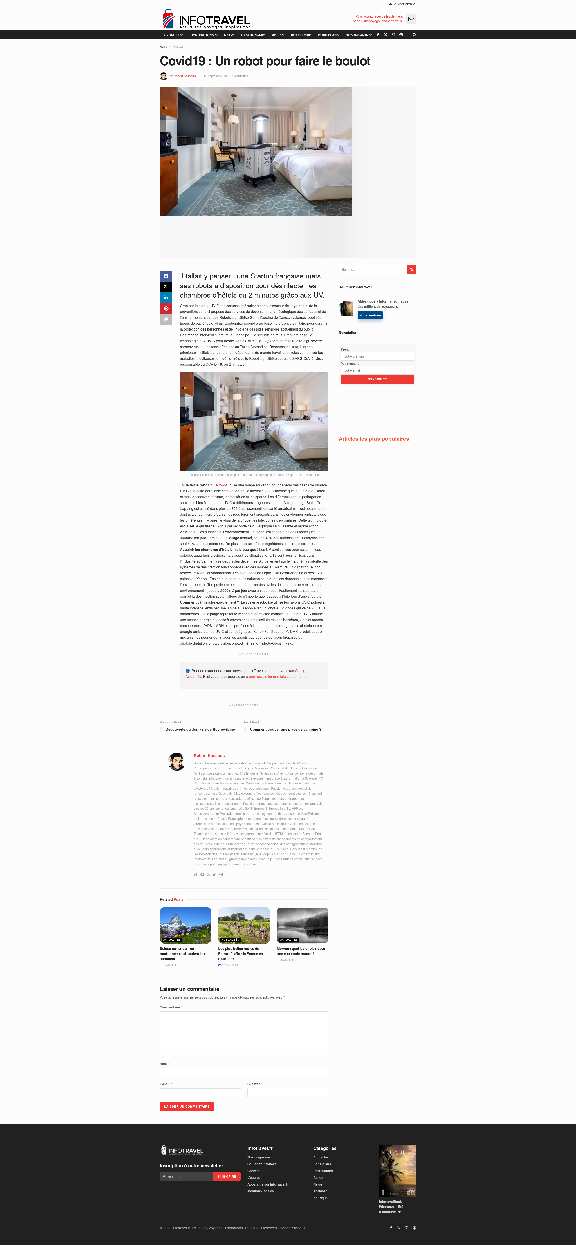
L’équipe (254, 1177)
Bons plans (328, 34)
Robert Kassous (185, 76)
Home (163, 46)
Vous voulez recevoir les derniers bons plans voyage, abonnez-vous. (378, 18)
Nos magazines (359, 34)
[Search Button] (414, 34)
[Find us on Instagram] (393, 34)
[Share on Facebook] (166, 276)
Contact (254, 1170)
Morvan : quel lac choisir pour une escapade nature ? (301, 951)
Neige (229, 34)
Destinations (202, 34)
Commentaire (171, 1007)
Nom (165, 1063)
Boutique (320, 1197)
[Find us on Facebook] (378, 34)
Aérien (278, 34)
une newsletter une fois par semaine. (278, 676)
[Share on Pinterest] (166, 308)
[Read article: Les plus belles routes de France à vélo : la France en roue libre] (244, 925)
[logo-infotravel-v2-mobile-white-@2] (182, 1150)
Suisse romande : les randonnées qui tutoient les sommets (182, 953)
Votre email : (350, 363)
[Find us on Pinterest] (401, 34)
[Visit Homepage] (206, 19)
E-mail (166, 1084)
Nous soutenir (370, 315)
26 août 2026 (287, 960)
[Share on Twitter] (166, 287)
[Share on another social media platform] (166, 319)
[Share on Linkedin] (166, 297)
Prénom (346, 349)
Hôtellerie (301, 34)
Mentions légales (261, 1191)
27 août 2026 (170, 965)
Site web (254, 1084)
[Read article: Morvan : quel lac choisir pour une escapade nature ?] (302, 925)
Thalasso (320, 1191)
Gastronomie (253, 34)
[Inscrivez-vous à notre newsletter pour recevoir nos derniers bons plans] (411, 19)
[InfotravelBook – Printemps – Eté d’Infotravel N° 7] (397, 1171)
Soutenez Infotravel (404, 4)
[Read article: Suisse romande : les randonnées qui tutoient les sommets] (186, 925)
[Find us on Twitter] (385, 34)
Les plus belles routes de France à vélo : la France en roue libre (240, 953)
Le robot (220, 485)
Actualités (173, 34)
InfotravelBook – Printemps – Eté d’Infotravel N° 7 (392, 1206)
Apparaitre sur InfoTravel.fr (268, 1184)
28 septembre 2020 (216, 76)
